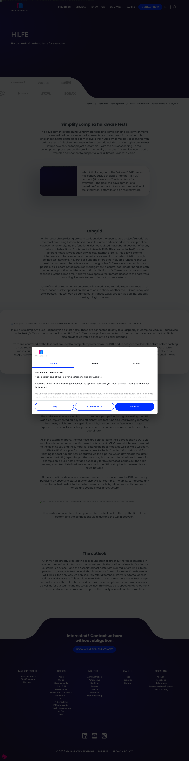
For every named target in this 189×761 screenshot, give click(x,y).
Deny (54, 406)
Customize (93, 406)
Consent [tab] (52, 363)
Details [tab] (94, 363)
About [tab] (136, 363)
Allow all (134, 406)
